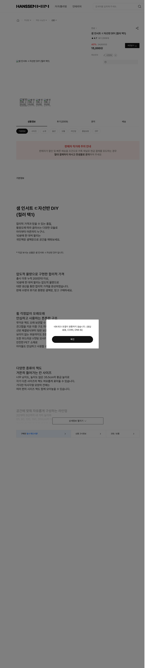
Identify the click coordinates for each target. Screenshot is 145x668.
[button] (72, 339)
